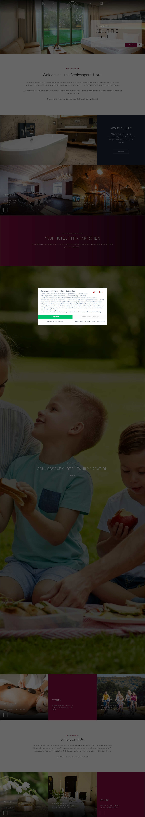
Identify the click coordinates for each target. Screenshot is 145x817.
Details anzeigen (52, 310)
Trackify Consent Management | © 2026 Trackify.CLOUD (89, 321)
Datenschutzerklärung (94, 312)
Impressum (60, 321)
